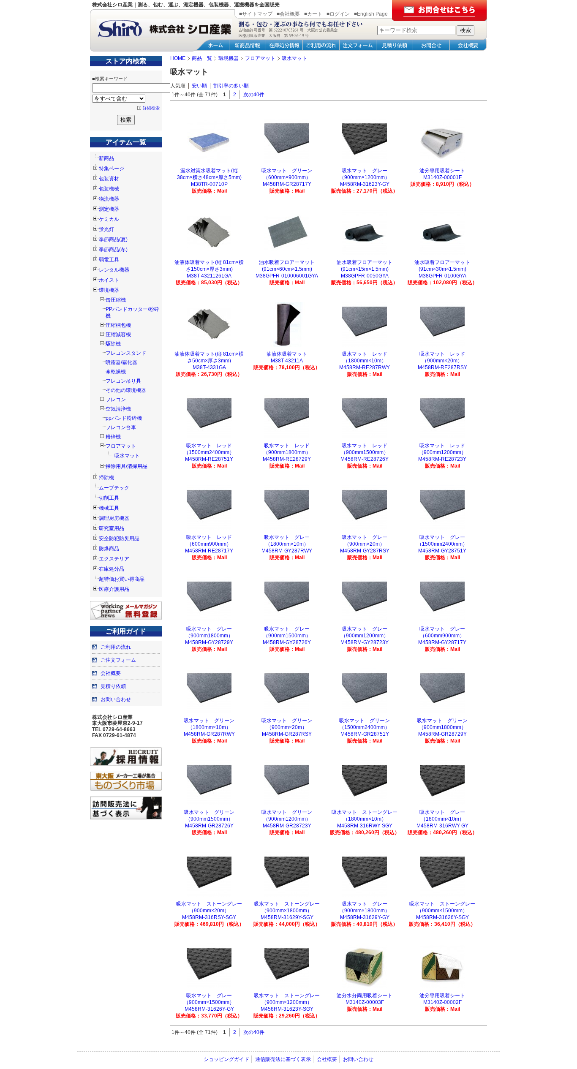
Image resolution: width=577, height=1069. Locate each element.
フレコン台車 (121, 427)
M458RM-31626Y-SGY (442, 917)
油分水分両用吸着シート (364, 995)
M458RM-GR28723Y (287, 826)
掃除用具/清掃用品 (126, 466)
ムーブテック (114, 488)
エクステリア (114, 559)
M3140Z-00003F (365, 1002)
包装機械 (109, 189)
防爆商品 (109, 549)
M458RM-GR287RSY (287, 734)
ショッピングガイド (226, 1059)
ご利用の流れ (116, 647)
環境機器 (109, 290)
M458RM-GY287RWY (286, 551)
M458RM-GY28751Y (442, 551)
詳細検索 (151, 108)
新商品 (106, 158)
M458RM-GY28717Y (442, 642)
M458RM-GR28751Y (364, 734)
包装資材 (109, 179)
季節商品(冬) (113, 250)
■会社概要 (288, 14)
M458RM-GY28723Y (364, 642)
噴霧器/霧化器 (121, 362)
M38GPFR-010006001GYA (287, 276)
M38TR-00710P (209, 184)
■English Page (371, 14)
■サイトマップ (255, 14)
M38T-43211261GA (209, 276)
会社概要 (111, 673)
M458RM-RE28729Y (287, 459)
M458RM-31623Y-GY (364, 184)
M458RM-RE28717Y (209, 551)
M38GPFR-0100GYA (442, 276)
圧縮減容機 (118, 334)
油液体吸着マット (287, 354)
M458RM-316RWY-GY (442, 826)
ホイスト (109, 280)
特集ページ (111, 168)
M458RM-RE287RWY (364, 367)
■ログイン (338, 14)
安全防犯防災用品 (119, 538)
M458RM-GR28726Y (209, 826)
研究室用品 (111, 528)
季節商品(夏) (113, 239)
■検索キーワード (110, 78)
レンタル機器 (114, 270)
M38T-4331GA (209, 367)
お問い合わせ (116, 699)
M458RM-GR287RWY (209, 734)
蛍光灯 (106, 229)
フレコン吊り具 (123, 381)
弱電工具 (109, 260)
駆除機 (113, 344)
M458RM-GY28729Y (209, 642)
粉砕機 (113, 437)
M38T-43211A (287, 361)
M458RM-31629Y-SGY (287, 917)
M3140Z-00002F (442, 1002)
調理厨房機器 (114, 518)
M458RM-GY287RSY (364, 551)
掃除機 (106, 478)
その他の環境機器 (126, 390)
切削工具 (109, 498)
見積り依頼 (113, 686)
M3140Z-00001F (442, 177)
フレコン (116, 400)
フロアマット (121, 446)
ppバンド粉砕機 (124, 418)
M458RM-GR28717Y (287, 184)
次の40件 (253, 95)
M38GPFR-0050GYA (365, 276)
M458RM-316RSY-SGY (209, 917)
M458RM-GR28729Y (442, 734)
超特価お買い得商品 (121, 579)
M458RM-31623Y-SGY (287, 1009)
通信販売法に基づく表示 (283, 1059)
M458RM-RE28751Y (209, 459)
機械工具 (109, 508)
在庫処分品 (111, 569)
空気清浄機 (118, 409)
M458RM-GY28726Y (287, 642)
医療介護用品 (114, 589)
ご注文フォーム (118, 660)
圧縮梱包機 (118, 325)
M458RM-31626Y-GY (209, 1009)
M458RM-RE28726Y (364, 459)
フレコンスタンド (126, 353)
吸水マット (127, 456)
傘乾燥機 (116, 372)
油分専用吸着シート (442, 171)
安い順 (199, 86)
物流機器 (109, 199)
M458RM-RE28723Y (442, 459)
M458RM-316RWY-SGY (364, 826)
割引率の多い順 (231, 86)
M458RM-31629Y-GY (364, 917)
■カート (313, 14)
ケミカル (109, 219)
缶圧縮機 (116, 300)
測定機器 (109, 209)
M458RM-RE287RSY (442, 367)
